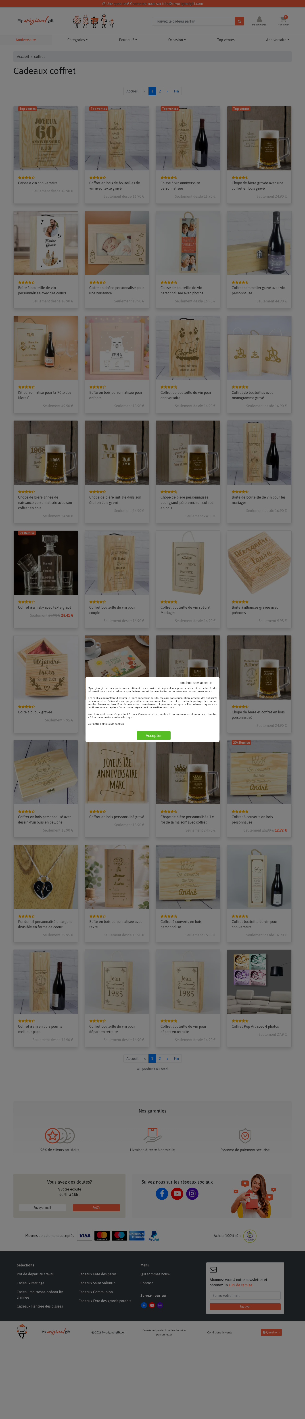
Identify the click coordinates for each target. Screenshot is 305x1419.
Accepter (154, 735)
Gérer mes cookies (100, 717)
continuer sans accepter (196, 683)
